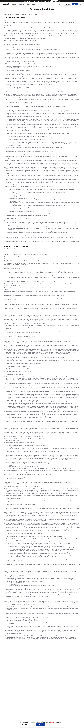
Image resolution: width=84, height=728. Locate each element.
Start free (75, 4)
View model (54, 1)
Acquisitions (21, 4)
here (42, 14)
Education (33, 4)
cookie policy (53, 722)
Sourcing (14, 4)
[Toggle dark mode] (80, 4)
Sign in (60, 4)
